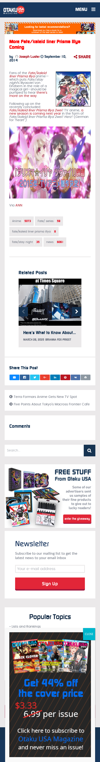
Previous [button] (23, 311)
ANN (18, 205)
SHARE (84, 56)
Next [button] (76, 311)
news (54, 242)
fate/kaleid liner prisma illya (34, 231)
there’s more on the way (28, 94)
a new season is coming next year (46, 112)
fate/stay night (26, 242)
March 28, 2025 (33, 339)
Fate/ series (49, 221)
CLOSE (89, 634)
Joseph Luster (29, 57)
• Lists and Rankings (25, 626)
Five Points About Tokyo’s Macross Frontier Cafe (52, 404)
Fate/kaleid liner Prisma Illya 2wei (35, 110)
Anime (21, 221)
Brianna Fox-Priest (58, 339)
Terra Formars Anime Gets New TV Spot (45, 397)
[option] (50, 315)
